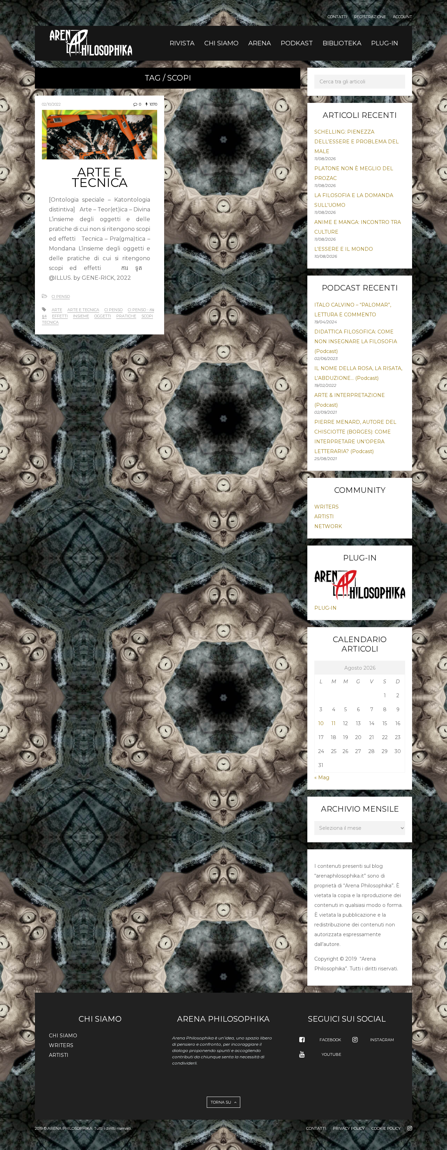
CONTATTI (337, 17)
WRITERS (326, 507)
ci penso (113, 309)
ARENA (259, 43)
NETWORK (328, 526)
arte (57, 309)
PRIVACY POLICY (349, 1128)
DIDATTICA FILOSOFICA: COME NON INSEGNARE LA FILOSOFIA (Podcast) (355, 341)
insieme (81, 316)
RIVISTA (182, 43)
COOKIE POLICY (386, 1128)
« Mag (321, 777)
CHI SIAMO (221, 43)
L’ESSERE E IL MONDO (343, 249)
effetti (60, 316)
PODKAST (297, 43)
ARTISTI (324, 516)
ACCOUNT (402, 17)
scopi (147, 316)
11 (333, 723)
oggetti (102, 316)
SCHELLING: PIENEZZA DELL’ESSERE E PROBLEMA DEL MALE (356, 142)
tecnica (50, 322)
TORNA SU (221, 1102)
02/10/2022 (51, 104)
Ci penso (61, 296)
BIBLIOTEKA (342, 43)
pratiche (126, 316)
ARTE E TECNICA (99, 177)
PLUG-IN (384, 43)
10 (321, 723)
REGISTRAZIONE (370, 17)
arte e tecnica (83, 309)
